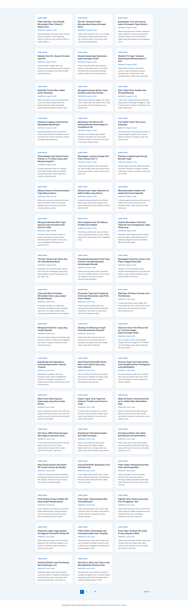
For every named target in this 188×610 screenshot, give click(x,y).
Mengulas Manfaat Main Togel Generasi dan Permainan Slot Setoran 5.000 (52, 225)
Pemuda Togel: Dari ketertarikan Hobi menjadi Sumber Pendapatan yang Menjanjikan (134, 364)
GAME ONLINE (42, 18)
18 (95, 592)
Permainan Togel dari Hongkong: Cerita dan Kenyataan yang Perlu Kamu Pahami (93, 296)
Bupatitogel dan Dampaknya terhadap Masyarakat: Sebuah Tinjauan (52, 364)
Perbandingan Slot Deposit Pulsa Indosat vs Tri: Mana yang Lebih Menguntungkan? (53, 159)
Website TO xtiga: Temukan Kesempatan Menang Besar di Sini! (132, 58)
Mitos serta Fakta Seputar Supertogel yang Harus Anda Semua (51, 401)
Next (147, 592)
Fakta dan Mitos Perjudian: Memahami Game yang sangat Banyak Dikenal (52, 296)
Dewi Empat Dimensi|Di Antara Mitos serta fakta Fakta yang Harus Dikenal (92, 364)
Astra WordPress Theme (118, 605)
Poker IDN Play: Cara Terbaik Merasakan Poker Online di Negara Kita (51, 24)
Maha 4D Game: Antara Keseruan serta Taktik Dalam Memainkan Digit (133, 401)
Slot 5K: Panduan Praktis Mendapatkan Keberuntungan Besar (92, 24)
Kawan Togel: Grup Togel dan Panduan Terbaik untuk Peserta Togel (92, 401)
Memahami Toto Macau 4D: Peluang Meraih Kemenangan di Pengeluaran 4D (93, 124)
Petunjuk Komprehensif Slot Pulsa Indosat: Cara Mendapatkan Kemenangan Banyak (94, 261)
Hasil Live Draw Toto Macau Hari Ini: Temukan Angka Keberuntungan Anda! (133, 330)
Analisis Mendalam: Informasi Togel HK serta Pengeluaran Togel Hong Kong (134, 225)
